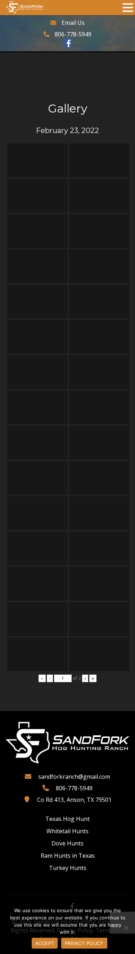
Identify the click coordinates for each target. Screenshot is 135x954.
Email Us (73, 23)
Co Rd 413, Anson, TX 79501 (74, 800)
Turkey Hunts (67, 868)
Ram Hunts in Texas (68, 856)
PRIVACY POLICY (84, 943)
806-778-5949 (73, 34)
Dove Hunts (67, 843)
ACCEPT (44, 943)
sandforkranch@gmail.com (74, 777)
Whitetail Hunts (67, 831)
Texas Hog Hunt (67, 819)
